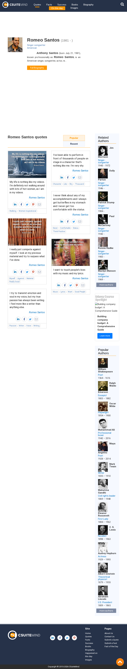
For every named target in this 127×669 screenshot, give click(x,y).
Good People (80, 292)
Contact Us (109, 636)
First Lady (103, 519)
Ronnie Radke (105, 248)
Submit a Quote (111, 640)
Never (55, 228)
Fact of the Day (111, 646)
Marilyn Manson (107, 270)
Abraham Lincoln (103, 598)
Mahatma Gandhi (103, 491)
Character (57, 184)
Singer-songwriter (36, 45)
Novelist (102, 536)
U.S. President (105, 602)
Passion (12, 326)
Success (61, 4)
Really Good (14, 282)
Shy (70, 184)
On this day (57, 8)
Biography (88, 4)
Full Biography (37, 68)
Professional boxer (104, 434)
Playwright (103, 412)
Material (30, 278)
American (32, 48)
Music (55, 292)
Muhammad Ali (106, 429)
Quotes (37, 4)
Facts (49, 4)
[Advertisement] (63, 107)
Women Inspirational (27, 211)
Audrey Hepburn (107, 553)
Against (21, 278)
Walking (12, 211)
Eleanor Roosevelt (103, 514)
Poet (100, 374)
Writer (21, 326)
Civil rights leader (106, 495)
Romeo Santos (37, 197)
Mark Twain (112, 465)
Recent (74, 143)
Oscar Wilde (112, 405)
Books (75, 4)
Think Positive (59, 231)
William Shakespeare (105, 370)
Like (65, 184)
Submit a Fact (111, 643)
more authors (106, 285)
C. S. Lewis (112, 528)
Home (88, 633)
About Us (109, 633)
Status (76, 228)
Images (74, 8)
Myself (12, 278)
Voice (28, 326)
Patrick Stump (106, 202)
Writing (36, 326)
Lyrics (63, 292)
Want (70, 292)
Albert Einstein (106, 573)
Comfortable (65, 228)
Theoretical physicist (104, 578)
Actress (102, 556)
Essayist (102, 395)
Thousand (79, 184)
